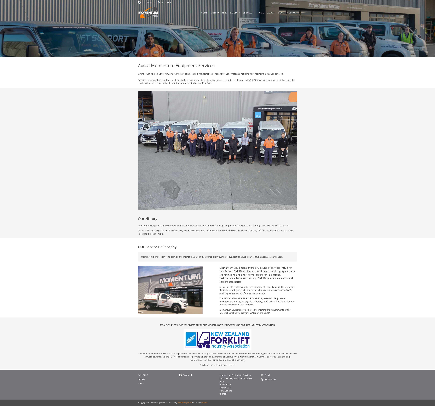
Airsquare (204, 403)
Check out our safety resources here (217, 365)
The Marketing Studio (184, 403)
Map (224, 393)
